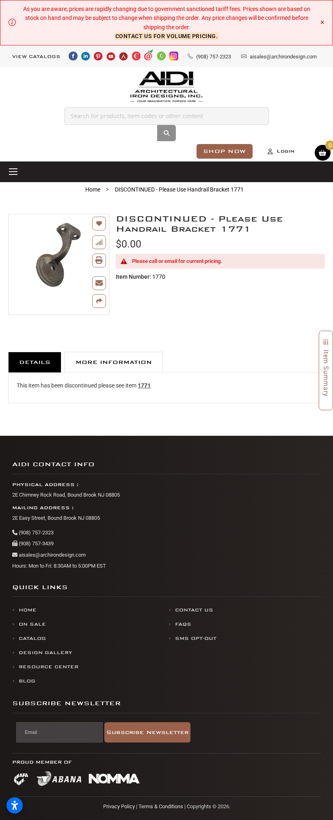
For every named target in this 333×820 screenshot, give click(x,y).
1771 (144, 385)
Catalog (32, 638)
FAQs (183, 624)
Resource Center (48, 666)
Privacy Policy (119, 806)
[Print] (99, 260)
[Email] (99, 283)
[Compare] (99, 242)
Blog (27, 681)
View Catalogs (36, 56)
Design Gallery (45, 652)
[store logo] (166, 87)
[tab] (34, 362)
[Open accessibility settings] (14, 805)
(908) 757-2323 (35, 532)
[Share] (99, 301)
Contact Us (194, 610)
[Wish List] (99, 223)
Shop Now (224, 151)
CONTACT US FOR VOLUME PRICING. (166, 36)
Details (34, 362)
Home (92, 189)
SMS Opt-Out (195, 638)
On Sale (32, 624)
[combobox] (166, 116)
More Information (114, 362)
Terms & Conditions (160, 806)
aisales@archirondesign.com (51, 555)
